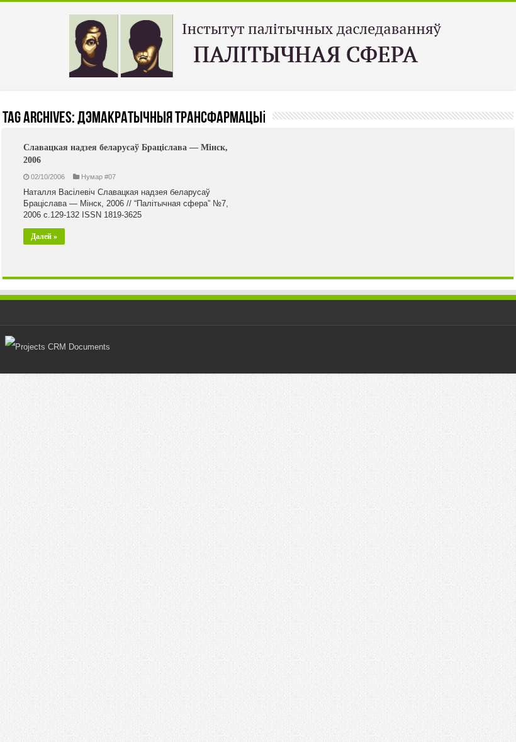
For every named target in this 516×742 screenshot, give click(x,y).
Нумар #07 (98, 176)
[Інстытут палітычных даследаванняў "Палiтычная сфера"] (258, 43)
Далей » (44, 236)
